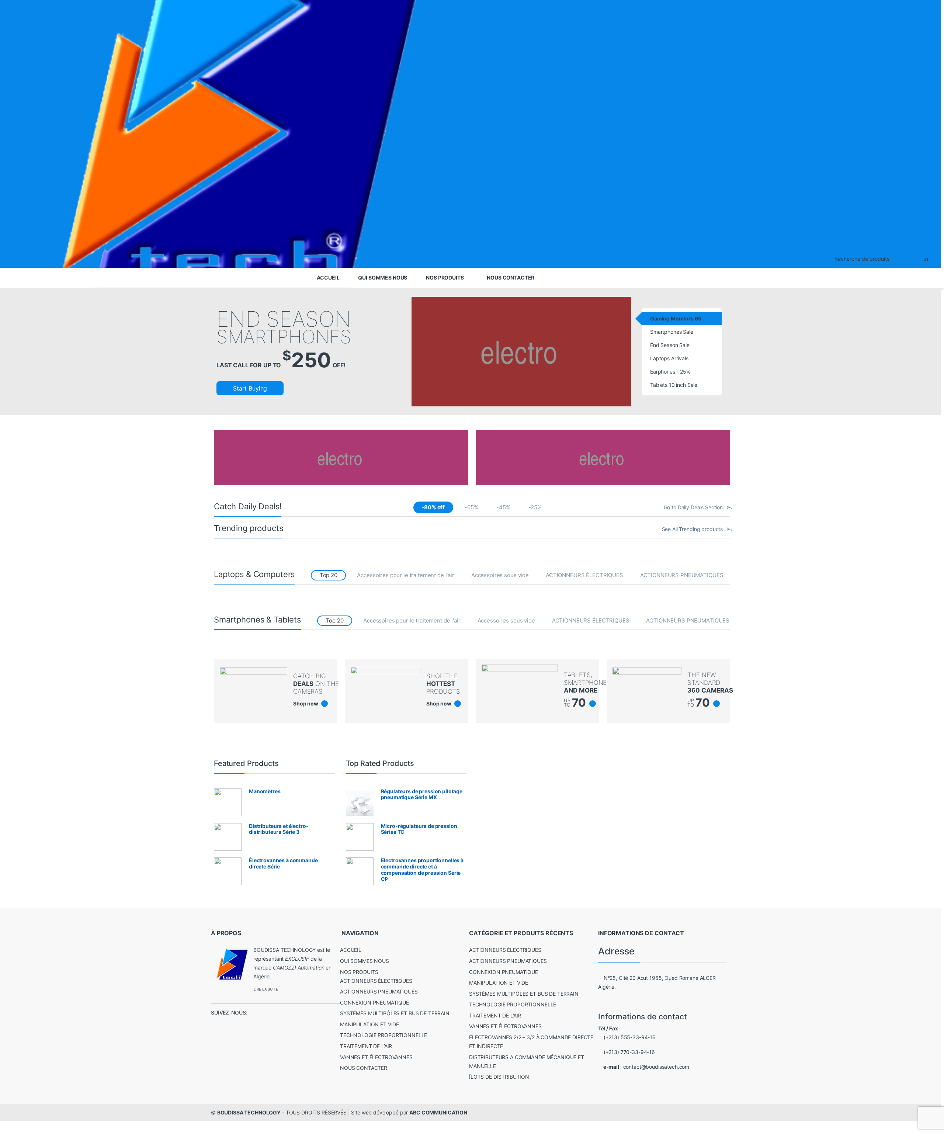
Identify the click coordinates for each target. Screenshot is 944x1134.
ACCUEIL (328, 277)
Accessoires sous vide (500, 575)
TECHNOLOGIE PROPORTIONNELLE (383, 1035)
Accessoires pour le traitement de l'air (405, 575)
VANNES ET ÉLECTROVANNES (376, 1057)
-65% (471, 507)
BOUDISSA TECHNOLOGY (249, 1112)
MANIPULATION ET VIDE (369, 1024)
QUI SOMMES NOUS (382, 277)
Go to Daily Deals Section (693, 507)
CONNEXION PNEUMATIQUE (374, 1002)
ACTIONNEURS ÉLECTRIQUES (584, 575)
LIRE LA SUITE (266, 989)
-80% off (433, 507)
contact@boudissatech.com (656, 1067)
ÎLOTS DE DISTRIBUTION (499, 1077)
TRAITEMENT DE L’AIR (366, 1046)
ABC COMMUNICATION (438, 1112)
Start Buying (250, 388)
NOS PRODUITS (445, 277)
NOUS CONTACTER (510, 277)
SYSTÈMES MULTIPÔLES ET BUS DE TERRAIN (395, 1013)
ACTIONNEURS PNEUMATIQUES (681, 575)
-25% (534, 507)
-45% (503, 507)
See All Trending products (692, 529)
